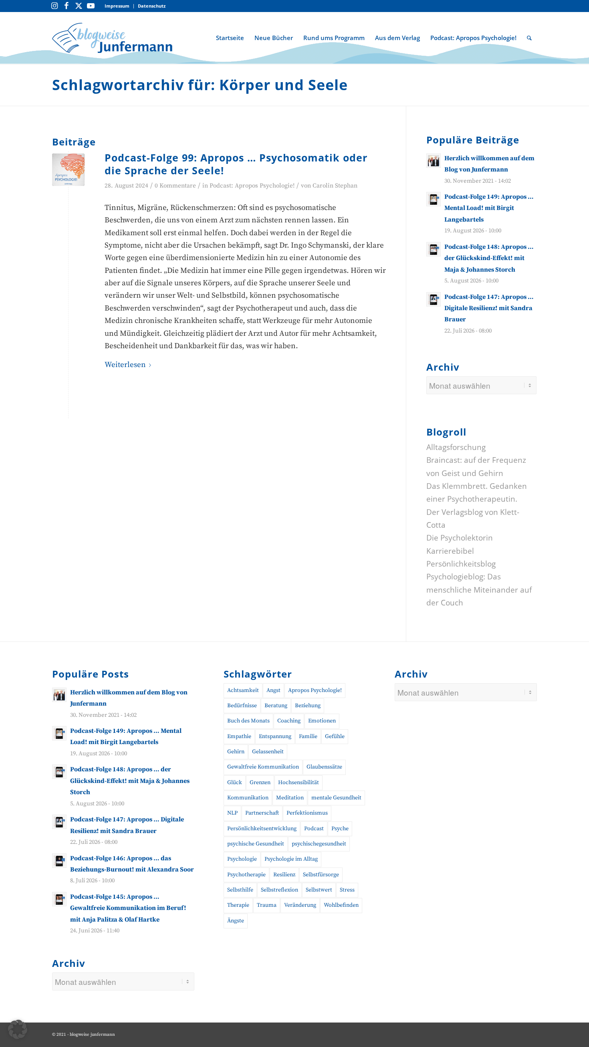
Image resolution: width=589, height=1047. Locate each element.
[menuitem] (117, 6)
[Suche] (529, 38)
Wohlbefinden (341, 905)
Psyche (340, 828)
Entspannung (275, 736)
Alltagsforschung (456, 447)
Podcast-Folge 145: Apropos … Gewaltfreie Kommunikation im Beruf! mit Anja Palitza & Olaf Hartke (128, 908)
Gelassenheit (268, 751)
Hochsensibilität (298, 782)
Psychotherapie (246, 874)
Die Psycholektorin (459, 538)
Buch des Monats (248, 720)
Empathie (239, 736)
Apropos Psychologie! (315, 690)
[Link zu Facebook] (67, 6)
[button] (17, 1029)
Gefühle (335, 736)
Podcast (314, 828)
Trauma (266, 905)
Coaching (289, 720)
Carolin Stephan (335, 186)
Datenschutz (151, 6)
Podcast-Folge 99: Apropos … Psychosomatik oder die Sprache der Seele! (236, 164)
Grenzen (260, 782)
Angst (273, 690)
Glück (234, 782)
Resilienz (284, 874)
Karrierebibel (450, 551)
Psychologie (242, 859)
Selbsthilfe (240, 890)
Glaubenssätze (324, 767)
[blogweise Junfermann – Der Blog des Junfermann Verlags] (112, 38)
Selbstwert (319, 890)
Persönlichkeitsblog (461, 564)
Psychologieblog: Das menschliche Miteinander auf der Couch (479, 589)
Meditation (290, 797)
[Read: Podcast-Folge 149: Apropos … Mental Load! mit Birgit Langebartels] (433, 199)
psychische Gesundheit (255, 843)
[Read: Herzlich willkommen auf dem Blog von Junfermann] (433, 160)
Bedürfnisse (242, 705)
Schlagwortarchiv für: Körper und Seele (200, 85)
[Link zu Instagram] (54, 6)
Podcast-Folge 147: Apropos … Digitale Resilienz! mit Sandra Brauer (489, 308)
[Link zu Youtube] (91, 6)
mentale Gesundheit (336, 797)
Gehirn (235, 751)
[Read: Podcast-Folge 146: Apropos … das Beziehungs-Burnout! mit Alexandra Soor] (59, 860)
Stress (347, 890)
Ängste (235, 920)
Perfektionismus (307, 813)
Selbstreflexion (279, 890)
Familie (308, 736)
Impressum (117, 6)
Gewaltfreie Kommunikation (263, 767)
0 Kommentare (175, 186)
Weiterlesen (125, 364)
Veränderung (300, 905)
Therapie (238, 905)
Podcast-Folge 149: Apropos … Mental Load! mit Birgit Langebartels (489, 208)
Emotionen (322, 720)
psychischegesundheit (319, 843)
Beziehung (308, 705)
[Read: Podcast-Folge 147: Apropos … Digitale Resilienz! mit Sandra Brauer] (433, 299)
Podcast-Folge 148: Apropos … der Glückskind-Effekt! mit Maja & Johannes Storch (489, 258)
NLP (232, 813)
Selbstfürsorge (321, 874)
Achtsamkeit (243, 690)
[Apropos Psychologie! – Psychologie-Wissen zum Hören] (68, 169)
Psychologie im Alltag (291, 859)
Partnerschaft (262, 813)
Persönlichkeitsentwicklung (262, 828)
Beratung (275, 705)
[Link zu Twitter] (79, 6)
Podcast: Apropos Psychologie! (252, 186)
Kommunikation (247, 797)
